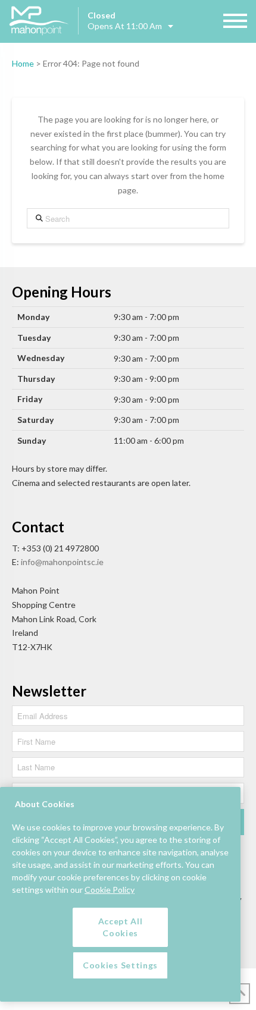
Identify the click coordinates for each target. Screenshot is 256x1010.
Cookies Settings (120, 965)
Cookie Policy (110, 889)
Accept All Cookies (120, 927)
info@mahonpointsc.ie (62, 562)
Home (23, 63)
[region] (120, 894)
